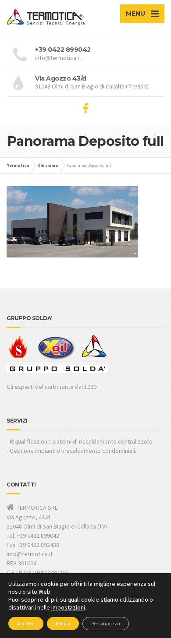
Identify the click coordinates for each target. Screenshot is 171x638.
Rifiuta (63, 623)
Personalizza (105, 623)
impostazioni (68, 607)
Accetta (26, 623)
